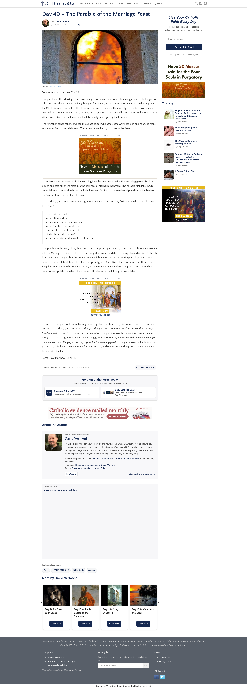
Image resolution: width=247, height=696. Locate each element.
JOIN (157, 3)
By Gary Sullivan (181, 133)
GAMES (146, 3)
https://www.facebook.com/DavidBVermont (95, 465)
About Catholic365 (56, 657)
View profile (70, 25)
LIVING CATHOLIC (126, 3)
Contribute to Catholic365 (59, 665)
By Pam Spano (181, 174)
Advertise (52, 661)
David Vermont (62, 21)
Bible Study (78, 570)
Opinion (91, 570)
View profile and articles (142, 474)
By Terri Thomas (181, 122)
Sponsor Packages (67, 661)
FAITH (108, 3)
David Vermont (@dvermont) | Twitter (89, 468)
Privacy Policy (165, 661)
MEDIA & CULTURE (89, 3)
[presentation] (42, 602)
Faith (46, 570)
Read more (56, 624)
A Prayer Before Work (185, 171)
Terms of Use (165, 657)
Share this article (146, 367)
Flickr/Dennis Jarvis (55, 86)
